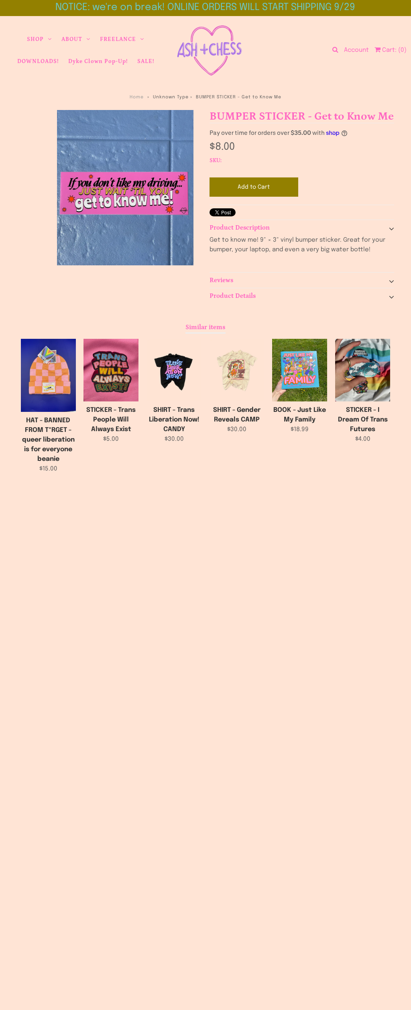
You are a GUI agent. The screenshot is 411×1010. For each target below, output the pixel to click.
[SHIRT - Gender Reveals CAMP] (237, 370)
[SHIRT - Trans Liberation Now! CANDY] (173, 370)
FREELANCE (118, 39)
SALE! (145, 61)
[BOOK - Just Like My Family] (299, 370)
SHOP (35, 39)
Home (137, 97)
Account (356, 50)
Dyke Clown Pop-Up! (98, 61)
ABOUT (71, 39)
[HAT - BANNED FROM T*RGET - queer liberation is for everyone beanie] (48, 375)
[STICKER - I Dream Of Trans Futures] (362, 370)
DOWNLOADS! (38, 61)
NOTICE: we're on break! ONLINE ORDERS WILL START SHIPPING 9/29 (205, 7)
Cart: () (393, 50)
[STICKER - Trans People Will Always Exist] (110, 370)
